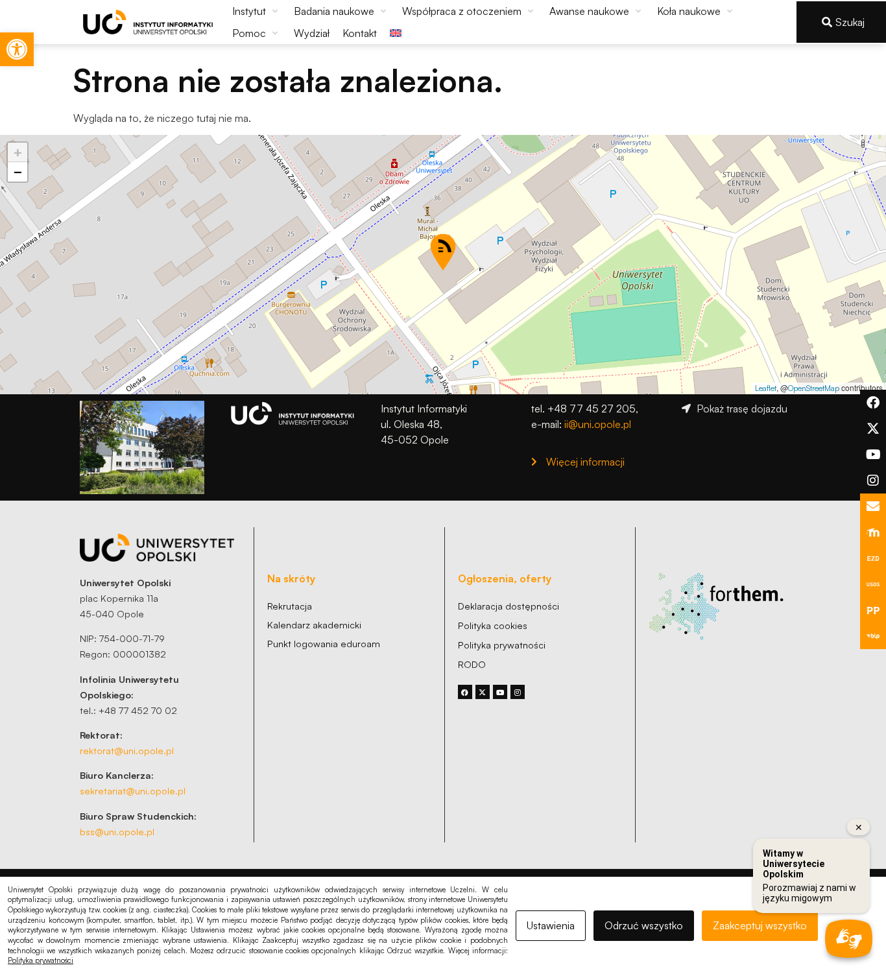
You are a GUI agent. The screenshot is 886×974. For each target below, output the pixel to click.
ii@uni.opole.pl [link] (597, 424)
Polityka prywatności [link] (40, 960)
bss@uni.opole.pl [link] (117, 831)
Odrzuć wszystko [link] (644, 925)
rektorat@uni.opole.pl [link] (127, 750)
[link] (17, 49)
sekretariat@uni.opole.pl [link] (133, 790)
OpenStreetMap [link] (813, 388)
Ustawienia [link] (551, 925)
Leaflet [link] (765, 388)
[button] (256, 11)
